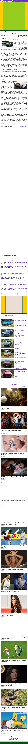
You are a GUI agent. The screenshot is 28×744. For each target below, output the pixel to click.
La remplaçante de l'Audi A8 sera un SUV (16, 284)
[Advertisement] (14, 16)
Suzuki (16, 368)
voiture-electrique (22, 325)
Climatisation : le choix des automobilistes (17, 269)
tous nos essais (14, 738)
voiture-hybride (20, 378)
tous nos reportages (13, 739)
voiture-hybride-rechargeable (19, 336)
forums (14, 742)
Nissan (16, 325)
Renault (16, 357)
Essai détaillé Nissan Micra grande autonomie (21, 321)
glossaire (20, 742)
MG (16, 378)
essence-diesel (23, 126)
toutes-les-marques (15, 126)
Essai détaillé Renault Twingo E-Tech (20, 351)
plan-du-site (8, 742)
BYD (16, 335)
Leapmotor (17, 347)
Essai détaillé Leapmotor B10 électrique (20, 341)
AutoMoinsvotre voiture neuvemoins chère (14, 383)
